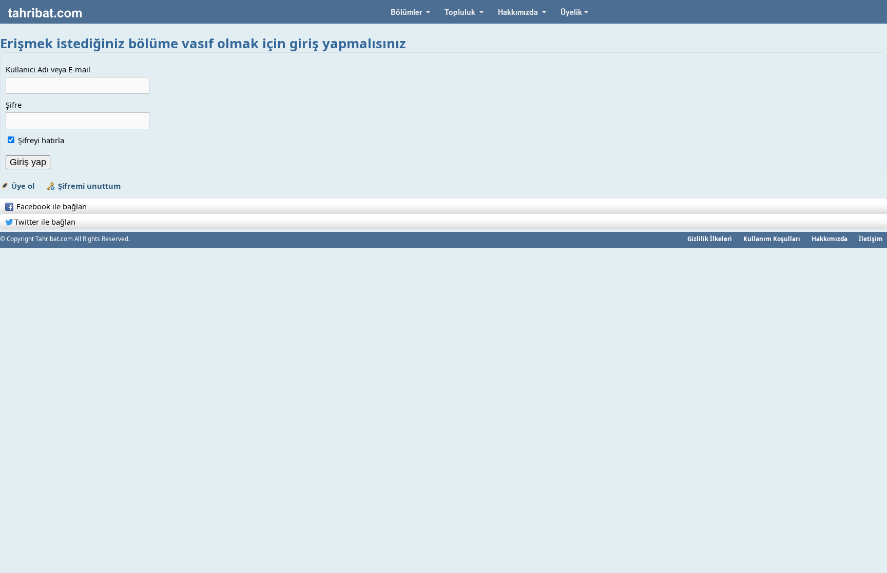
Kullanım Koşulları (771, 238)
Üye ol (22, 186)
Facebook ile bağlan (50, 206)
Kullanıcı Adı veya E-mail (48, 69)
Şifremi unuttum (89, 186)
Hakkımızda (829, 238)
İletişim (871, 238)
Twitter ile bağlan (44, 221)
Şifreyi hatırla (41, 140)
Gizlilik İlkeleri (709, 238)
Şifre (14, 105)
